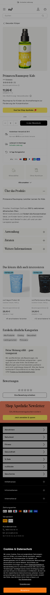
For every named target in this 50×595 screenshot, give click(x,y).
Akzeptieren (25, 590)
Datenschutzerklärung (36, 564)
